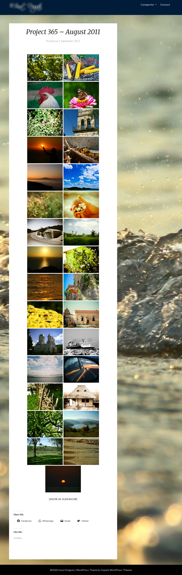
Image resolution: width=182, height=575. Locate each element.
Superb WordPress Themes (116, 569)
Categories (147, 4)
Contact (165, 4)
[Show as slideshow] (63, 499)
